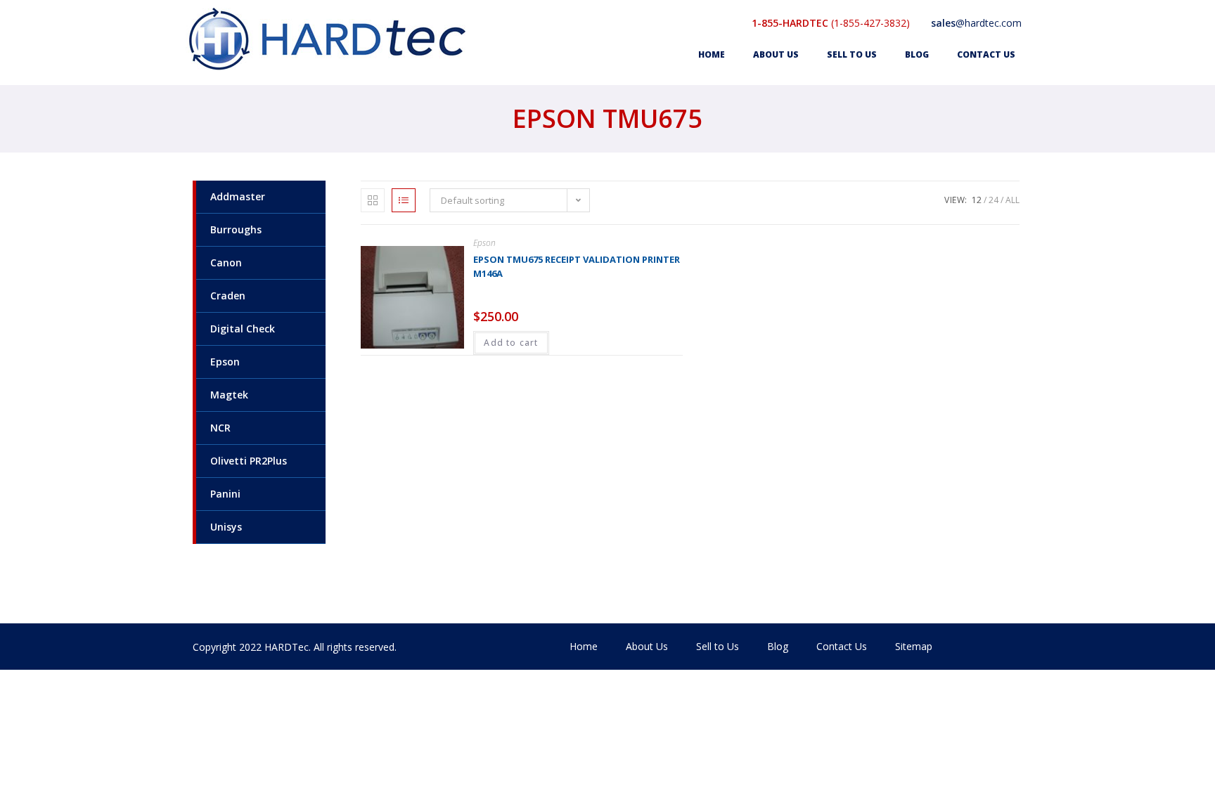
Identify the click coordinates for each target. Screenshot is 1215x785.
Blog (917, 54)
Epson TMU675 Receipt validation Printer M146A (576, 266)
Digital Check (242, 328)
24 (993, 200)
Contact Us (986, 54)
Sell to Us (852, 54)
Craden (227, 295)
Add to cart (511, 343)
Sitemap (913, 646)
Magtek (229, 394)
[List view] (404, 200)
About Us (776, 54)
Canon (226, 262)
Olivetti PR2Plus (248, 460)
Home (711, 54)
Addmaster (237, 196)
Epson (225, 361)
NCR (220, 427)
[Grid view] (373, 200)
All (1012, 200)
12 (977, 200)
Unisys (226, 526)
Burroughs (236, 229)
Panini (225, 493)
